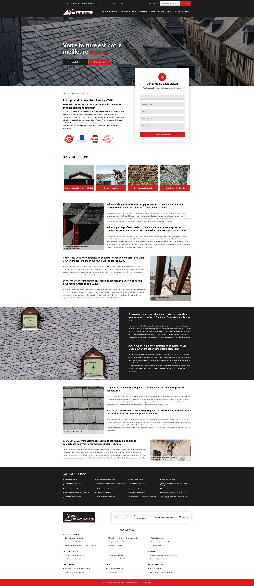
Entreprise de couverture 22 (74, 538)
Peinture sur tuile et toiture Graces (106, 489)
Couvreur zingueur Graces (104, 492)
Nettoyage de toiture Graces (137, 483)
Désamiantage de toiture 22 (160, 542)
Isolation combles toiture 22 (117, 555)
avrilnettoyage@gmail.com (166, 517)
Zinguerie (143, 12)
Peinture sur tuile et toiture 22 (75, 555)
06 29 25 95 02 (118, 3)
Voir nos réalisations (75, 62)
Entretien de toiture (129, 12)
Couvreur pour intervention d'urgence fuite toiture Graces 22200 (175, 497)
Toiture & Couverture (109, 12)
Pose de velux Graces (167, 489)
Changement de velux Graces (137, 492)
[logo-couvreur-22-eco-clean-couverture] (78, 12)
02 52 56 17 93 (104, 3)
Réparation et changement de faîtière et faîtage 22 (81, 546)
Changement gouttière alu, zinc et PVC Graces (174, 492)
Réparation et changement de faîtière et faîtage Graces (174, 484)
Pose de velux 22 (113, 572)
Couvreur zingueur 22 (157, 559)
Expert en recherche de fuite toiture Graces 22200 (143, 496)
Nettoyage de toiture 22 (72, 559)
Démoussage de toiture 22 (116, 559)
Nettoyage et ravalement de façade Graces (77, 492)
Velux (169, 12)
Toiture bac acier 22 (157, 538)
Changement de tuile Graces (73, 496)
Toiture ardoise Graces (71, 480)
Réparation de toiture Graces (73, 483)
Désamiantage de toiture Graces (106, 496)
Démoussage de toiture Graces (137, 489)
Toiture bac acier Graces (168, 480)
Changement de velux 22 (116, 568)
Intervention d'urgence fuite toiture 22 (77, 568)
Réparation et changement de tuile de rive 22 (123, 538)
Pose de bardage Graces (136, 480)
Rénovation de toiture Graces (73, 489)
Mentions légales (132, 582)
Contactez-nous (100, 62)
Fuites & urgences (157, 12)
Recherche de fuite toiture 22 (74, 572)
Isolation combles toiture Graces (106, 480)
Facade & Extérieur (182, 12)
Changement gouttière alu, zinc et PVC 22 (163, 555)
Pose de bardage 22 (156, 568)
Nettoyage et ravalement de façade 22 (162, 572)
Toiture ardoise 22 (157, 546)
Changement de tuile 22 (116, 542)
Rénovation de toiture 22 (73, 542)
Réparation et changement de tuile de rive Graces (111, 483)
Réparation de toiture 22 (116, 546)
